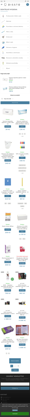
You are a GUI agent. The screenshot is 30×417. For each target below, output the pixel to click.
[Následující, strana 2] (15, 366)
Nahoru (16, 370)
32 (18, 366)
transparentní (20, 203)
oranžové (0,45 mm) (22, 168)
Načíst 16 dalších (15, 360)
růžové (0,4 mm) (22, 165)
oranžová (22, 206)
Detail (22, 126)
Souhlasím (15, 413)
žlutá (25, 203)
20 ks (24, 238)
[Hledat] (25, 1)
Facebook (5, 402)
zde (17, 407)
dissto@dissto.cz (7, 397)
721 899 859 (4, 401)
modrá (9, 203)
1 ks (20, 238)
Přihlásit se (15, 388)
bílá (5, 203)
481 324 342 (6, 399)
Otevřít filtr (15, 102)
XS (19, 133)
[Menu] (2, 4)
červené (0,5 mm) (22, 170)
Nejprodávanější (7, 98)
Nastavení (15, 410)
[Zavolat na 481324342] (4, 1)
